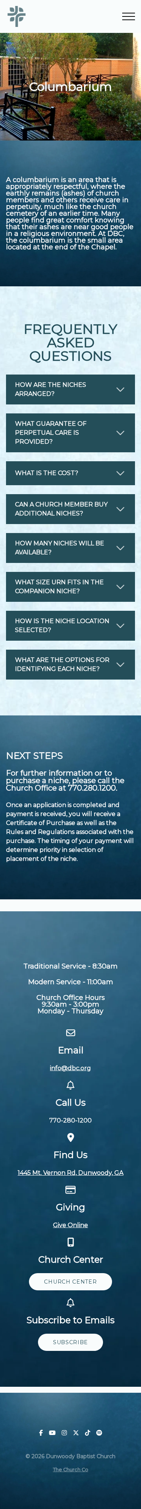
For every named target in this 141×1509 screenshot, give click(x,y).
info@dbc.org (70, 1068)
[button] (128, 16)
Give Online (70, 1225)
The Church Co (70, 1469)
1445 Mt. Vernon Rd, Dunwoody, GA (70, 1172)
